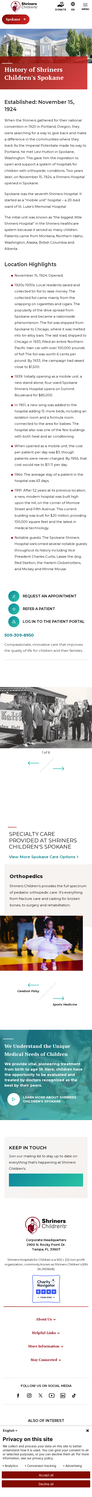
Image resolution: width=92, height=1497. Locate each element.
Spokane (13, 19)
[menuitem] (46, 1319)
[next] (58, 769)
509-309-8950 (19, 635)
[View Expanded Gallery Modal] (46, 717)
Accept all (46, 1475)
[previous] (33, 763)
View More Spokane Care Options (42, 857)
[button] (73, 6)
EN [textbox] (73, 9)
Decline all (46, 1484)
